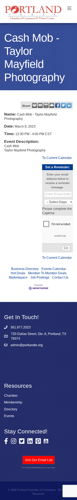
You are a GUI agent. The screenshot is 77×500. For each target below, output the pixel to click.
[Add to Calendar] (46, 105)
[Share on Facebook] (57, 105)
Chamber (11, 395)
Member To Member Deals (47, 273)
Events (9, 416)
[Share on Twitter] (63, 105)
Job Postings (39, 277)
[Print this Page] (34, 105)
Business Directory (25, 269)
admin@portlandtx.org (26, 345)
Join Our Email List (38, 460)
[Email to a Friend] (40, 105)
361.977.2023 (20, 327)
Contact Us (60, 277)
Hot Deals (18, 273)
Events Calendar (53, 269)
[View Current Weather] (51, 105)
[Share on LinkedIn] (69, 105)
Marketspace (18, 277)
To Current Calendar (57, 158)
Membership (13, 402)
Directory (10, 409)
